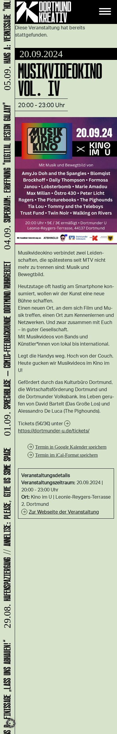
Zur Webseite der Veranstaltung (64, 511)
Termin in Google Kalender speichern (70, 447)
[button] (11, 723)
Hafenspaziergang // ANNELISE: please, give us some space (6, 541)
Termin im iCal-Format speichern (66, 455)
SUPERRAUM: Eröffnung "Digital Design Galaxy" (6, 179)
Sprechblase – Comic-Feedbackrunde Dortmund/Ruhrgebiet (6, 352)
